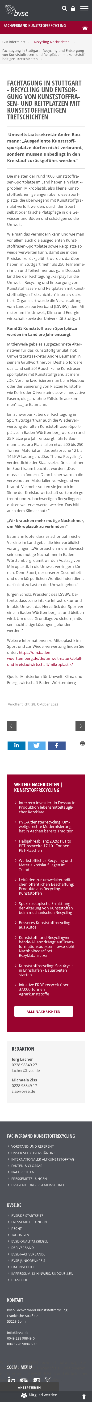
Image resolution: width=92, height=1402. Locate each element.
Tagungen (20, 1235)
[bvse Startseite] (85, 27)
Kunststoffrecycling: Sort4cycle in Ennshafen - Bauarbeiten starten (46, 970)
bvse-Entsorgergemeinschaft (37, 1185)
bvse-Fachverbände (28, 1254)
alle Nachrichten (44, 1011)
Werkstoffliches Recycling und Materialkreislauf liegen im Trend (45, 865)
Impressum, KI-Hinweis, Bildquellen (42, 1273)
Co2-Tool (19, 1280)
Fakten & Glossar (26, 1165)
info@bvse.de (18, 1332)
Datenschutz (22, 1267)
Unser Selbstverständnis (33, 1153)
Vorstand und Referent (32, 1146)
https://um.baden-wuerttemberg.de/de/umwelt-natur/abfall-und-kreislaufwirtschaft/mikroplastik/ (44, 658)
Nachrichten (22, 1172)
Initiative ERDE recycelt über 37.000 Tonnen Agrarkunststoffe (44, 989)
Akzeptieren (29, 1387)
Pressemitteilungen (29, 1178)
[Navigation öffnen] (85, 9)
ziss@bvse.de (23, 1091)
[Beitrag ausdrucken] (82, 743)
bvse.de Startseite (27, 1215)
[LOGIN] (73, 8)
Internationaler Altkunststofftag (42, 1159)
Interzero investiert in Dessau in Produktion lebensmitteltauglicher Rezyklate (47, 807)
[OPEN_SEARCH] (64, 7)
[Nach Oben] (83, 1396)
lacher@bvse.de (26, 1070)
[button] (16, 746)
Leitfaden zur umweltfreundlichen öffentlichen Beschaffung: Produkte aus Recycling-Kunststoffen (46, 886)
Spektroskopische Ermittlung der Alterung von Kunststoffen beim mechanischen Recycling (46, 908)
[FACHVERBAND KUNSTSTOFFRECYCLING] (48, 10)
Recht (16, 1228)
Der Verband (22, 1247)
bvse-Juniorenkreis (28, 1260)
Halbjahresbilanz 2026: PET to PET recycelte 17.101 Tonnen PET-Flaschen (45, 846)
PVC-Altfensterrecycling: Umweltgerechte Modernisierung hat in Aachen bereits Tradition (46, 826)
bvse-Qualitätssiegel (29, 1241)
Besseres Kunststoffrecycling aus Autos (44, 925)
